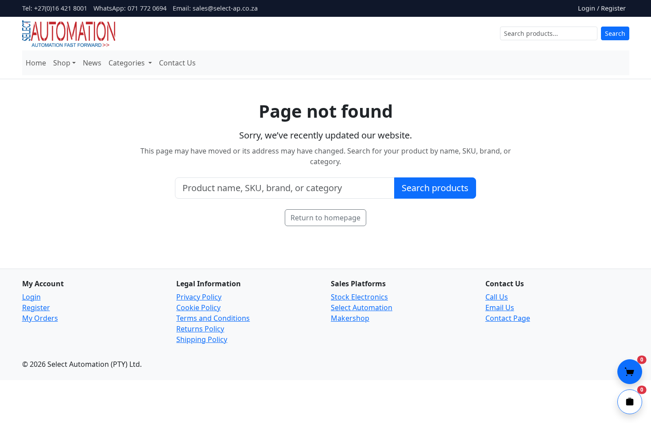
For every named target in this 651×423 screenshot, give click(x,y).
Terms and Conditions (213, 318)
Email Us (499, 307)
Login (31, 297)
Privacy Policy (198, 297)
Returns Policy (200, 329)
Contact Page (507, 318)
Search (615, 33)
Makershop (350, 318)
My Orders (40, 318)
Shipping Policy (201, 339)
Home (36, 63)
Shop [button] (61, 63)
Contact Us (177, 63)
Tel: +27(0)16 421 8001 (54, 8)
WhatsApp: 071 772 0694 (130, 8)
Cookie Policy (198, 307)
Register (36, 307)
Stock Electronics (359, 297)
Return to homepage (325, 218)
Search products (435, 188)
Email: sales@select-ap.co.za (215, 8)
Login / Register (602, 8)
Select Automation (361, 307)
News (92, 63)
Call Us (496, 297)
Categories (127, 63)
